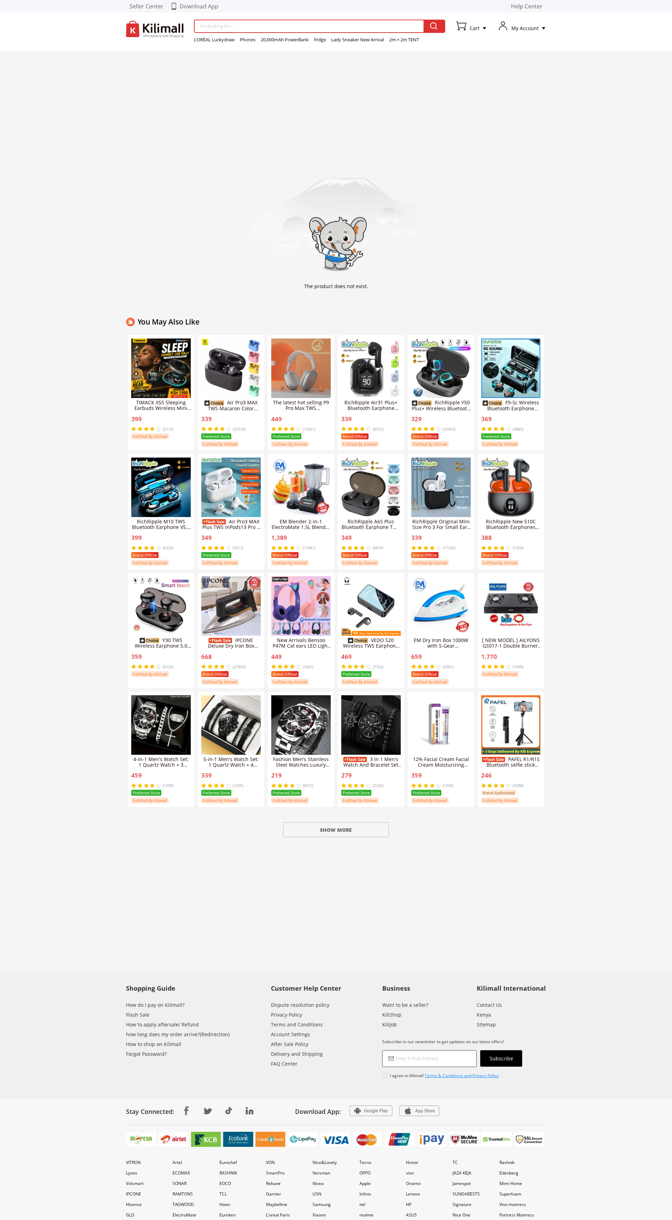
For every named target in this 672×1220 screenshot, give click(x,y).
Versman (321, 1173)
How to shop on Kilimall (153, 1044)
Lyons (131, 1173)
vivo (410, 1173)
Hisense (134, 1204)
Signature (462, 1204)
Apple (365, 1183)
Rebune (273, 1183)
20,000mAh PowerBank (285, 39)
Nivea (318, 1183)
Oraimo (413, 1183)
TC (455, 1162)
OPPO (365, 1173)
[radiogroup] (146, 428)
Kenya (484, 1014)
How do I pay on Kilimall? (155, 1005)
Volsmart (135, 1183)
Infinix (365, 1194)
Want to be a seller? (405, 1005)
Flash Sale (137, 1014)
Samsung (322, 1204)
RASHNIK (228, 1173)
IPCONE (133, 1194)
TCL (223, 1194)
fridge (320, 39)
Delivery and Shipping (297, 1054)
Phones (247, 39)
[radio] (134, 428)
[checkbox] (452, 1075)
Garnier (273, 1194)
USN (317, 1194)
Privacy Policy (286, 1014)
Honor (412, 1162)
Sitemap (486, 1024)
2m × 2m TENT (404, 39)
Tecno (365, 1162)
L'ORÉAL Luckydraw (214, 39)
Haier (224, 1204)
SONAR (180, 1183)
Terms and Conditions (297, 1024)
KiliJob (389, 1024)
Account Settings (290, 1034)
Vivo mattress (512, 1204)
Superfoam (510, 1194)
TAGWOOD (183, 1204)
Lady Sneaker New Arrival (357, 39)
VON (270, 1162)
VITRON (133, 1162)
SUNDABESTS (466, 1194)
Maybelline (276, 1204)
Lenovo (413, 1194)
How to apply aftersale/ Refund (162, 1024)
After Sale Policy (289, 1044)
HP (409, 1204)
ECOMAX (181, 1173)
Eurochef (228, 1162)
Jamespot (462, 1183)
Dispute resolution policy (300, 1005)
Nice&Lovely (325, 1162)
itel (362, 1204)
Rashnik (506, 1162)
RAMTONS (183, 1194)
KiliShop (391, 1014)
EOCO (225, 1183)
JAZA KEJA (462, 1173)
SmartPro (275, 1173)
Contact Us (489, 1005)
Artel (177, 1162)
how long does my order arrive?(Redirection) (178, 1034)
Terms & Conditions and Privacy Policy (462, 1076)
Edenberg (508, 1173)
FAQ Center (284, 1063)
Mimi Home (510, 1183)
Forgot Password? (146, 1054)
